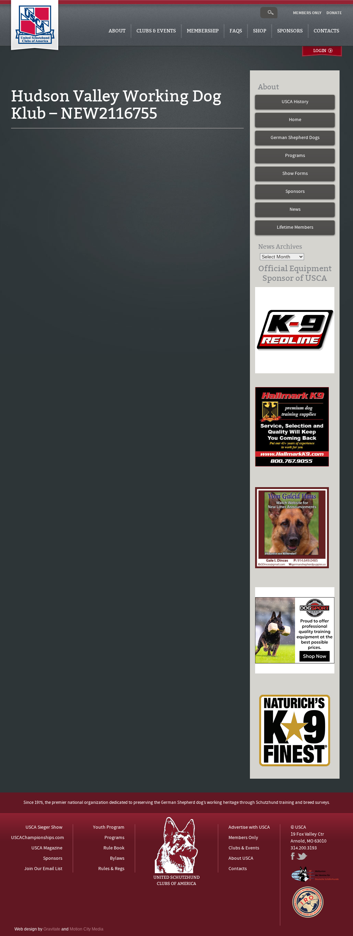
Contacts (326, 31)
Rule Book (113, 848)
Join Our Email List (43, 868)
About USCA (241, 858)
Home (295, 119)
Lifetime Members (295, 227)
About (117, 31)
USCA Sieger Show (44, 827)
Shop (259, 31)
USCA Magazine (46, 848)
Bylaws (117, 858)
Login (319, 50)
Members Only (243, 837)
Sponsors (290, 31)
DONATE (334, 13)
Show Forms (295, 173)
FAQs (236, 31)
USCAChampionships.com (37, 837)
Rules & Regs (111, 868)
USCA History (295, 102)
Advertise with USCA (249, 827)
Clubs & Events (156, 31)
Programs (295, 155)
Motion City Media (86, 929)
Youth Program (108, 827)
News (295, 209)
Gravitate (51, 929)
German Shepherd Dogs (295, 137)
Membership (203, 31)
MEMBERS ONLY (307, 13)
